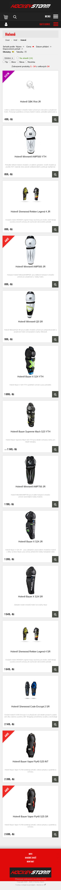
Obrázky (7, 52)
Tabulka (19, 52)
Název (19, 46)
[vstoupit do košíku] (6, 17)
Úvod (7, 40)
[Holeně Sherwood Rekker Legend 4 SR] (30, 635)
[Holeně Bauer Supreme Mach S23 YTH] (30, 415)
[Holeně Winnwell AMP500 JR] (55, 284)
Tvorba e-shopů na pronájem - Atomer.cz (29, 885)
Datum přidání (42, 46)
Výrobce (8, 58)
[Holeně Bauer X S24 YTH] (30, 360)
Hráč (15, 40)
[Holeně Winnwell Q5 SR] (30, 305)
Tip (6, 62)
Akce (13, 62)
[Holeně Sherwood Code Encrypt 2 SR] (30, 690)
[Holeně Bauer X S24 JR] (30, 525)
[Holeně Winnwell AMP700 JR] (30, 470)
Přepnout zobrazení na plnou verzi (30, 879)
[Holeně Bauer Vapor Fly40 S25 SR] (55, 834)
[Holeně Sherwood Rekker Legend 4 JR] (30, 195)
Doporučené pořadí (11, 49)
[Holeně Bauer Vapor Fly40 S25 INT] (55, 779)
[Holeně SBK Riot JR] (55, 119)
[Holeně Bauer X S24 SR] (30, 580)
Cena (28, 46)
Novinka (31, 62)
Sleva (21, 62)
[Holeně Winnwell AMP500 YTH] (30, 140)
